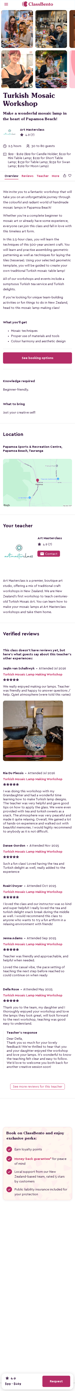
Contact (48, 554)
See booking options (37, 358)
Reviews (27, 176)
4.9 (13, 1378)
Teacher (43, 176)
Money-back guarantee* (32, 1158)
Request (56, 1381)
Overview (11, 176)
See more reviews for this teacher (37, 1086)
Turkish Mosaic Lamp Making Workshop (32, 674)
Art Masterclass (32, 129)
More (55, 176)
